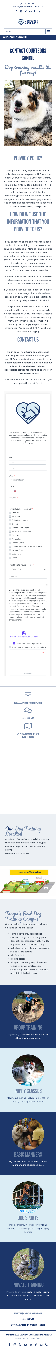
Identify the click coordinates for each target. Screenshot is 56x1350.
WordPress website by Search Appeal (28, 1338)
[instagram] (15, 1344)
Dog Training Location (23, 831)
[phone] (46, 1344)
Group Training (28, 1027)
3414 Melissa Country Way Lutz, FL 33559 (28, 735)
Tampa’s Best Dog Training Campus (23, 916)
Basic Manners (28, 1154)
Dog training (13, 1034)
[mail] (41, 1344)
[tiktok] (36, 1344)
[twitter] (20, 1344)
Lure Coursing (32, 1224)
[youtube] (25, 1344)
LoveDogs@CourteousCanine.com (28, 6)
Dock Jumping (16, 1224)
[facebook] (9, 1344)
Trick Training (22, 1228)
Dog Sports (27, 1218)
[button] (6, 113)
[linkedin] (31, 1344)
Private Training (28, 1285)
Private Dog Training (17, 1292)
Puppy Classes (28, 1091)
